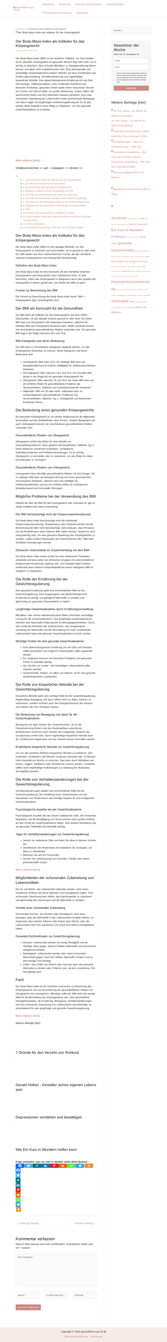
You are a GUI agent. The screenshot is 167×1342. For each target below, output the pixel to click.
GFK (131, 256)
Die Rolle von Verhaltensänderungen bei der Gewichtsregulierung (57, 202)
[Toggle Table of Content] (17, 176)
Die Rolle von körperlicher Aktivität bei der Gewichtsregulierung (56, 198)
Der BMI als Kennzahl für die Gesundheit (45, 183)
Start (17, 29)
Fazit (27, 209)
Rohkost (140, 289)
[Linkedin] (45, 1166)
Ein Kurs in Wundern (127, 230)
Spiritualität (82, 12)
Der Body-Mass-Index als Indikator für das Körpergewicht (53, 180)
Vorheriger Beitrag (27, 1223)
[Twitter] (28, 1166)
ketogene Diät (122, 261)
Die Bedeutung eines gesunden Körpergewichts (48, 187)
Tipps (131, 301)
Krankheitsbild (131, 266)
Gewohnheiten (125, 256)
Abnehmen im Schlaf (134, 219)
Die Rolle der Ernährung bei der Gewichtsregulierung (51, 194)
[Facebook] (20, 1166)
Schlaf (145, 289)
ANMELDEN (131, 88)
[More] (89, 1166)
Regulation (134, 289)
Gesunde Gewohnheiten (88, 4)
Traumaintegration (116, 307)
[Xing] (37, 1166)
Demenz (132, 224)
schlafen (113, 295)
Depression (142, 224)
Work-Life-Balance (36, 224)
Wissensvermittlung (128, 307)
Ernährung (65, 4)
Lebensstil (125, 271)
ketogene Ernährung (138, 261)
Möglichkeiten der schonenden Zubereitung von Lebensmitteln (55, 205)
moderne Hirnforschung (122, 276)
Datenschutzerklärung (76, 1336)
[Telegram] (80, 1166)
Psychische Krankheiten (123, 289)
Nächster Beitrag (85, 1223)
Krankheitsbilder (115, 4)
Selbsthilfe (147, 295)
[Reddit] (62, 1166)
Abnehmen (48, 4)
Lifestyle (144, 271)
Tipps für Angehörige (141, 301)
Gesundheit (138, 251)
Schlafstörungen (122, 295)
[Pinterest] (54, 1166)
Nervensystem (133, 276)
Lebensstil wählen (136, 271)
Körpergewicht (115, 271)
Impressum (96, 1336)
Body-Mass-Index (122, 224)
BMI (142, 218)
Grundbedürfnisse (139, 256)
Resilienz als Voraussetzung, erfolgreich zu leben (50, 213)
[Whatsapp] (71, 1166)
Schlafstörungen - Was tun (135, 295)
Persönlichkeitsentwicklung (57, 12)
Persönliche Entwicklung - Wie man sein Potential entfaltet (55, 227)
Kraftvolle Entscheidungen (119, 266)
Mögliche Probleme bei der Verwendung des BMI (49, 191)
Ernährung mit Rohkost (132, 237)
